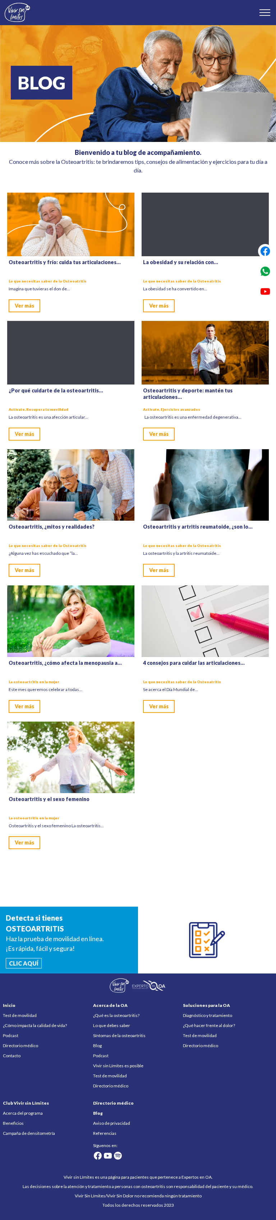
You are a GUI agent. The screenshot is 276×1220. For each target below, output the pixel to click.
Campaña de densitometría (29, 1133)
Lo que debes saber (111, 1025)
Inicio (9, 1005)
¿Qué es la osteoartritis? (116, 1015)
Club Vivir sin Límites (26, 1103)
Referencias (104, 1133)
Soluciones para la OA (206, 1005)
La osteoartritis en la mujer (34, 682)
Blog (97, 1045)
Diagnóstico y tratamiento (207, 1015)
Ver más (24, 306)
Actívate (17, 409)
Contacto (11, 1055)
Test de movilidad (20, 1015)
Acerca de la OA (110, 1005)
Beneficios (13, 1123)
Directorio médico (20, 1045)
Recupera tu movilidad (47, 409)
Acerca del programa (23, 1113)
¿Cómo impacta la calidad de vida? (35, 1025)
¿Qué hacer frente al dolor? (209, 1025)
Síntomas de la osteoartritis (119, 1035)
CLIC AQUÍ (23, 963)
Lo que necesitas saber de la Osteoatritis (48, 281)
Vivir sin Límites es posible (118, 1065)
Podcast (10, 1035)
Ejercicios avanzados (180, 409)
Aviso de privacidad (111, 1123)
